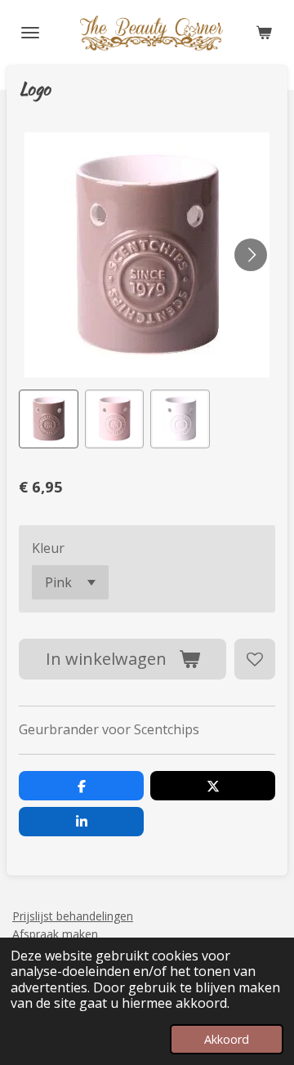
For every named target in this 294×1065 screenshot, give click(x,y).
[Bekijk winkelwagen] (264, 32)
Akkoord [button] (226, 1039)
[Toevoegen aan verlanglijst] (254, 659)
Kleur (48, 548)
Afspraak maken (55, 934)
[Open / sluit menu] (30, 32)
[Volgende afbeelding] (250, 254)
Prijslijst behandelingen (72, 916)
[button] (48, 419)
